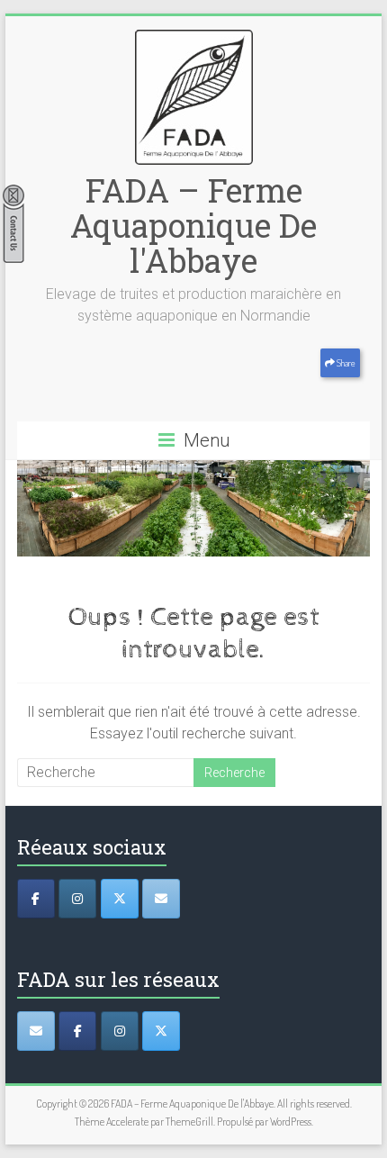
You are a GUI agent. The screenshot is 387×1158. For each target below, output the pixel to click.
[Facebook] (36, 898)
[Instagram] (77, 898)
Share (345, 363)
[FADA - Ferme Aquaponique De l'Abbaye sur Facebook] (77, 1031)
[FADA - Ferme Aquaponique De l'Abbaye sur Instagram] (120, 1031)
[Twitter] (120, 898)
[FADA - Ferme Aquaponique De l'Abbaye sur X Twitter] (161, 1031)
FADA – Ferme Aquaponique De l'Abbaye (193, 225)
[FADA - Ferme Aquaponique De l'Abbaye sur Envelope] (36, 1031)
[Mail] (161, 898)
